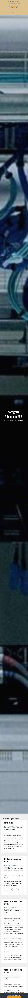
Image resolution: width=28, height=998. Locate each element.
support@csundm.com (14, 3)
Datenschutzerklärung (16, 995)
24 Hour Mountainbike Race (12, 860)
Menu (14, 12)
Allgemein (16, 865)
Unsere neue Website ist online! (13, 902)
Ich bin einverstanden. (14, 997)
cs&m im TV (8, 822)
